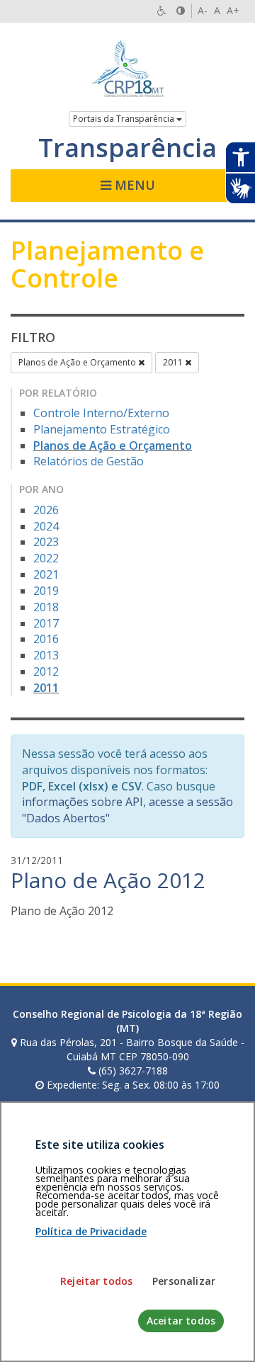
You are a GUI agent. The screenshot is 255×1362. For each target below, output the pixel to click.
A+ (233, 10)
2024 (46, 526)
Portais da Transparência (124, 119)
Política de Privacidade (91, 1231)
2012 (46, 671)
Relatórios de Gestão (88, 461)
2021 (46, 574)
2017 (46, 623)
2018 (46, 607)
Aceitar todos (181, 1320)
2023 (46, 542)
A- (203, 10)
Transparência (127, 148)
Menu (133, 184)
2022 (46, 558)
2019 (46, 590)
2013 (46, 655)
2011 (174, 362)
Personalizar (183, 1281)
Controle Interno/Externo (101, 413)
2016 (46, 639)
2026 (46, 510)
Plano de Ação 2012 (108, 880)
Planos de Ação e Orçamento (78, 362)
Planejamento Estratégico (101, 429)
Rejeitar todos (96, 1281)
